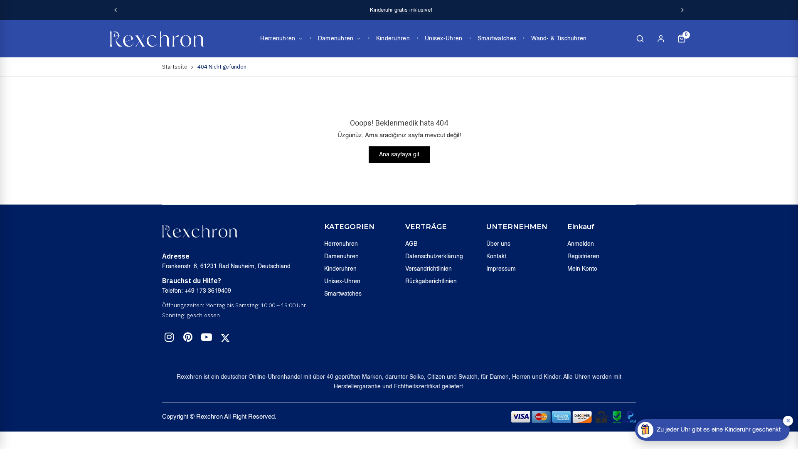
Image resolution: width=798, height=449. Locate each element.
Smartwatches (497, 39)
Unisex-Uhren (444, 39)
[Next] (682, 10)
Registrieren (583, 256)
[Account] (660, 38)
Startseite (174, 66)
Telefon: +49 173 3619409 (196, 291)
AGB (411, 244)
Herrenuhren (277, 39)
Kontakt (496, 256)
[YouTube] (207, 339)
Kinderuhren (393, 39)
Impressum (501, 269)
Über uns (498, 244)
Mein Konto (582, 269)
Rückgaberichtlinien (431, 281)
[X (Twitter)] (225, 338)
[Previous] (115, 10)
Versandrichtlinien (428, 269)
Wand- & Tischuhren (558, 39)
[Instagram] (169, 339)
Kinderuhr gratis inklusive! (401, 10)
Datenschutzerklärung (434, 256)
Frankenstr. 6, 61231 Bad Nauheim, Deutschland (226, 266)
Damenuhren (336, 39)
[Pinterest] (188, 339)
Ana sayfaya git (399, 155)
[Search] (640, 38)
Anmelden (580, 244)
